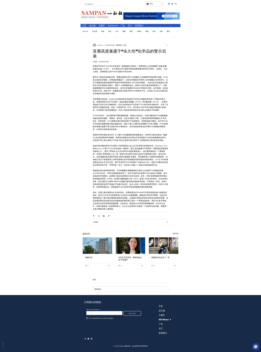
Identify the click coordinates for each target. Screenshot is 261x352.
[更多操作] (167, 45)
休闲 (161, 31)
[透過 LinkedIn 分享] (104, 216)
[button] (112, 25)
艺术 (116, 31)
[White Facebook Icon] (85, 339)
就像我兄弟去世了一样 (160, 257)
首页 (109, 31)
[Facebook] (169, 4)
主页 (161, 306)
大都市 (139, 31)
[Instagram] (176, 4)
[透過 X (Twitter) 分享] (99, 216)
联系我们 (163, 333)
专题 (102, 31)
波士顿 (94, 31)
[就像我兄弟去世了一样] (163, 245)
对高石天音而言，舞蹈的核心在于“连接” (130, 258)
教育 (131, 31)
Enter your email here (93, 309)
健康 (124, 31)
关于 (161, 328)
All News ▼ (165, 319)
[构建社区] (97, 245)
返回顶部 (3, 344)
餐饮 (168, 31)
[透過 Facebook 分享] (94, 216)
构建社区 (88, 257)
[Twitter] (172, 4)
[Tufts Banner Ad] (151, 16)
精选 (146, 31)
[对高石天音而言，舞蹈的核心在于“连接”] (130, 245)
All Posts (85, 31)
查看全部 (175, 233)
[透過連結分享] (109, 216)
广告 (161, 324)
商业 (154, 31)
